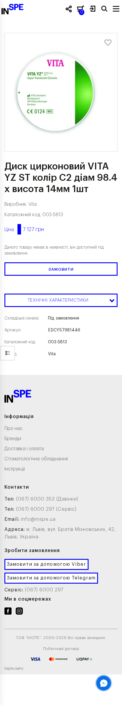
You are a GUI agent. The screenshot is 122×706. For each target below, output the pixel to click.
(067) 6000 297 (44, 589)
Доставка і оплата (24, 448)
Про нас (13, 428)
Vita (32, 204)
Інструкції (14, 469)
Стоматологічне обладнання (36, 458)
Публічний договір (61, 649)
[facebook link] (8, 612)
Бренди (12, 438)
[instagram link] (19, 612)
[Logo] (17, 397)
